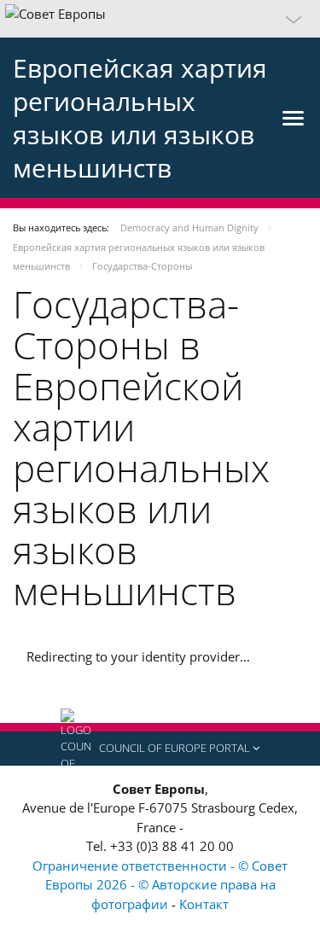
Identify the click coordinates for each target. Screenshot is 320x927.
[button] (160, 19)
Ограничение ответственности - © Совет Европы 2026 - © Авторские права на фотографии (160, 884)
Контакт (204, 903)
